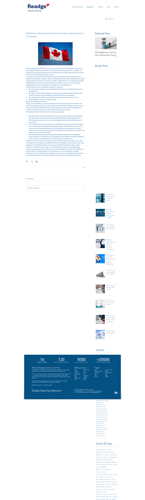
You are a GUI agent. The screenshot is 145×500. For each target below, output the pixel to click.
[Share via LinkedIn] (37, 161)
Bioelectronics (100, 454)
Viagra (98, 482)
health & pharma (98, 371)
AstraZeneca (99, 452)
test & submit (108, 372)
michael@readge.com (94, 392)
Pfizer (97, 477)
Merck (104, 472)
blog (106, 375)
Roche (106, 477)
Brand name (99, 457)
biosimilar (108, 482)
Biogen (107, 454)
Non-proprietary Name (102, 474)
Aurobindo (107, 452)
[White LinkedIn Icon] (116, 392)
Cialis (109, 457)
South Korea (107, 479)
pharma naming (100, 499)
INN (107, 464)
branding (98, 489)
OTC (111, 474)
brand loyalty (113, 484)
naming (98, 496)
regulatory (99, 372)
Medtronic (99, 472)
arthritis (103, 482)
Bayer (112, 452)
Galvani (98, 462)
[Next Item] (113, 43)
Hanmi (103, 464)
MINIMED (103, 467)
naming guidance (106, 496)
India (110, 464)
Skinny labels (99, 479)
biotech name (105, 484)
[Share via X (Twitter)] (32, 161)
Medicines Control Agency (103, 469)
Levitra (98, 467)
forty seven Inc (111, 489)
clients (96, 376)
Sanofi (111, 477)
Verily (113, 479)
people (106, 371)
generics (98, 491)
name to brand (108, 370)
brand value (108, 486)
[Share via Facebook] (27, 161)
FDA (111, 459)
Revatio (102, 477)
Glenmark (114, 462)
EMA (108, 459)
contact (107, 376)
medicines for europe (102, 494)
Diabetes (114, 457)
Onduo (116, 474)
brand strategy (100, 486)
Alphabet (103, 450)
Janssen (115, 464)
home (95, 370)
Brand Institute (113, 454)
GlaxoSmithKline (106, 462)
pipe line (108, 499)
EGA (104, 459)
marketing (104, 491)
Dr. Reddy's (99, 459)
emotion (104, 489)
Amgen (109, 450)
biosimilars (114, 482)
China (105, 457)
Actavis (98, 450)
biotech (98, 484)
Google (98, 464)
